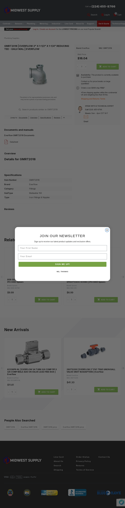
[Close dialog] (107, 230)
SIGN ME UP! (62, 264)
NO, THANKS (62, 272)
